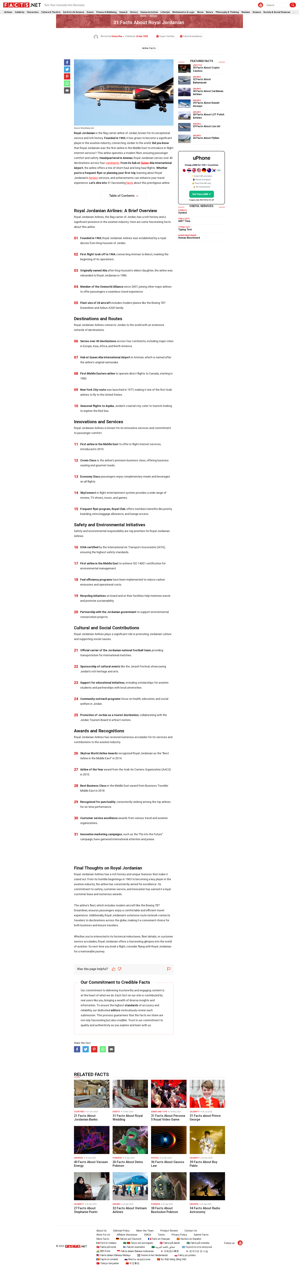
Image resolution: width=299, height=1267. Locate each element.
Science (257, 12)
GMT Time (184, 221)
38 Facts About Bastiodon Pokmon (164, 1210)
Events (90, 12)
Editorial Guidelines (192, 36)
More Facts (102, 1238)
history (93, 177)
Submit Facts (201, 1234)
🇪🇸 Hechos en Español (189, 1238)
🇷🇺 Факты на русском (137, 1259)
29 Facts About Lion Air (207, 126)
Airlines (8, 12)
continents (112, 163)
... (294, 12)
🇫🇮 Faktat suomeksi (134, 1247)
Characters (33, 12)
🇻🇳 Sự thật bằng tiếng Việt (171, 1259)
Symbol (182, 212)
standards (131, 1005)
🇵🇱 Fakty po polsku (185, 1255)
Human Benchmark (189, 237)
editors (115, 1010)
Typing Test (185, 229)
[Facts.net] (22, 5)
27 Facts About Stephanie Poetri (85, 1210)
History (134, 12)
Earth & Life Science (73, 12)
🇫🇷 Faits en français (159, 1238)
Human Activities (149, 12)
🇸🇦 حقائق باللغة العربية (163, 1247)
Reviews (246, 12)
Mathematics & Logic (183, 12)
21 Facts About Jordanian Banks (86, 1117)
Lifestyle (165, 12)
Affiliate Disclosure (127, 1234)
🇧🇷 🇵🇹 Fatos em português (138, 1242)
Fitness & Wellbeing (106, 12)
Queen (145, 163)
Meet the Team (145, 1230)
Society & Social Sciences (276, 12)
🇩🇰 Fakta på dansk (170, 1242)
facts (129, 182)
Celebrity (19, 12)
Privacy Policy (179, 1234)
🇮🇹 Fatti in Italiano (106, 1242)
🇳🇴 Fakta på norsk (106, 1247)
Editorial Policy (121, 1230)
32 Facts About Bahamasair (202, 81)
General (123, 12)
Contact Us (191, 1230)
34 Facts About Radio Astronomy (205, 1210)
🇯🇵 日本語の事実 (169, 1251)
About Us (101, 1230)
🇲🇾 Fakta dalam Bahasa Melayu (113, 1255)
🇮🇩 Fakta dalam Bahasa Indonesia (135, 1251)
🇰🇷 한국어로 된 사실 (197, 1251)
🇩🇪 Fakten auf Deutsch (128, 1238)
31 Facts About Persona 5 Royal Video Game (168, 1117)
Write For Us (103, 1234)
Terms (161, 1234)
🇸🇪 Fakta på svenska (198, 1242)
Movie (200, 12)
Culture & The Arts (51, 12)
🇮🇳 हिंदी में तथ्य (103, 1251)
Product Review (169, 1230)
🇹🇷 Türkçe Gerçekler (107, 1263)
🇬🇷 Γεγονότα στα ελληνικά (197, 1247)
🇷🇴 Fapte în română (107, 1259)
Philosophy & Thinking (227, 12)
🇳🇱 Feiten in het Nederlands (152, 1255)
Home (143, 15)
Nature (209, 12)
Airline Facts (149, 48)
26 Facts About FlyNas (206, 138)
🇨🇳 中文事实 (132, 1263)
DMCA (147, 1234)
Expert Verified (167, 36)
